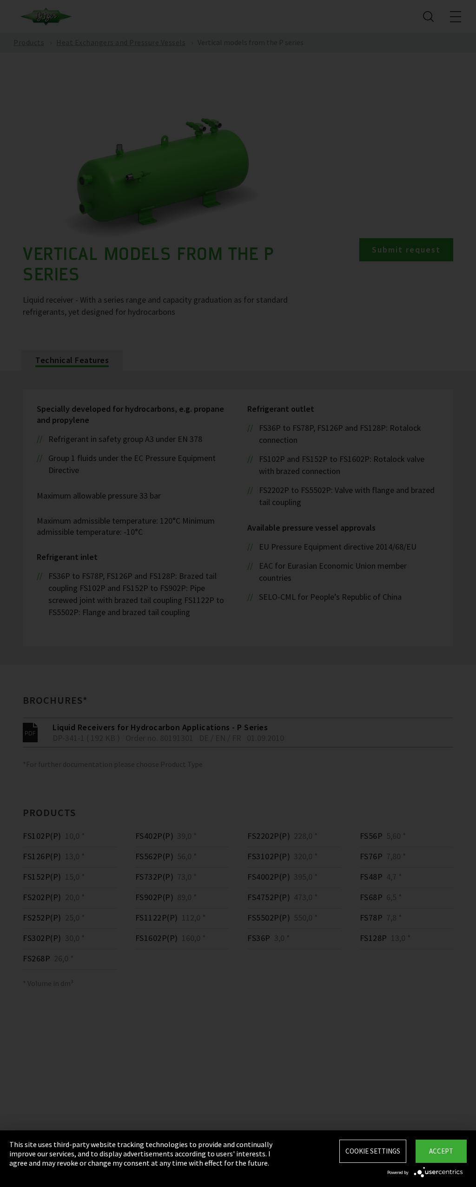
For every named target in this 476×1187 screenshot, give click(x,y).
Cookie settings (372, 1151)
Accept (441, 1151)
